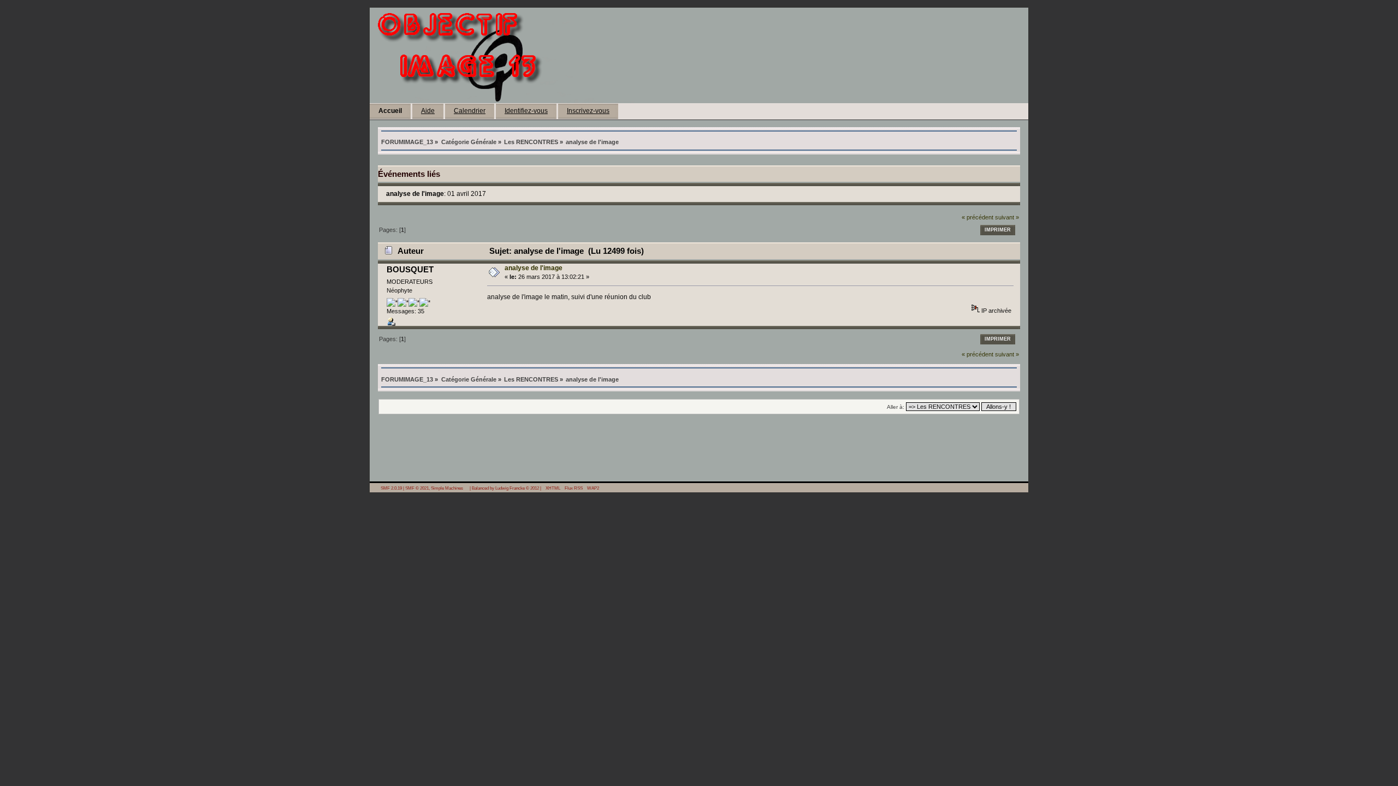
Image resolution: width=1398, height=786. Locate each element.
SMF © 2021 (417, 488)
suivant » (1007, 217)
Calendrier (469, 111)
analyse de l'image (533, 268)
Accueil (390, 111)
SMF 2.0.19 (391, 488)
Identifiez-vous (526, 111)
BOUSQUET (410, 269)
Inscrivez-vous (588, 111)
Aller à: (895, 407)
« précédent (977, 217)
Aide (428, 111)
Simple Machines (447, 488)
